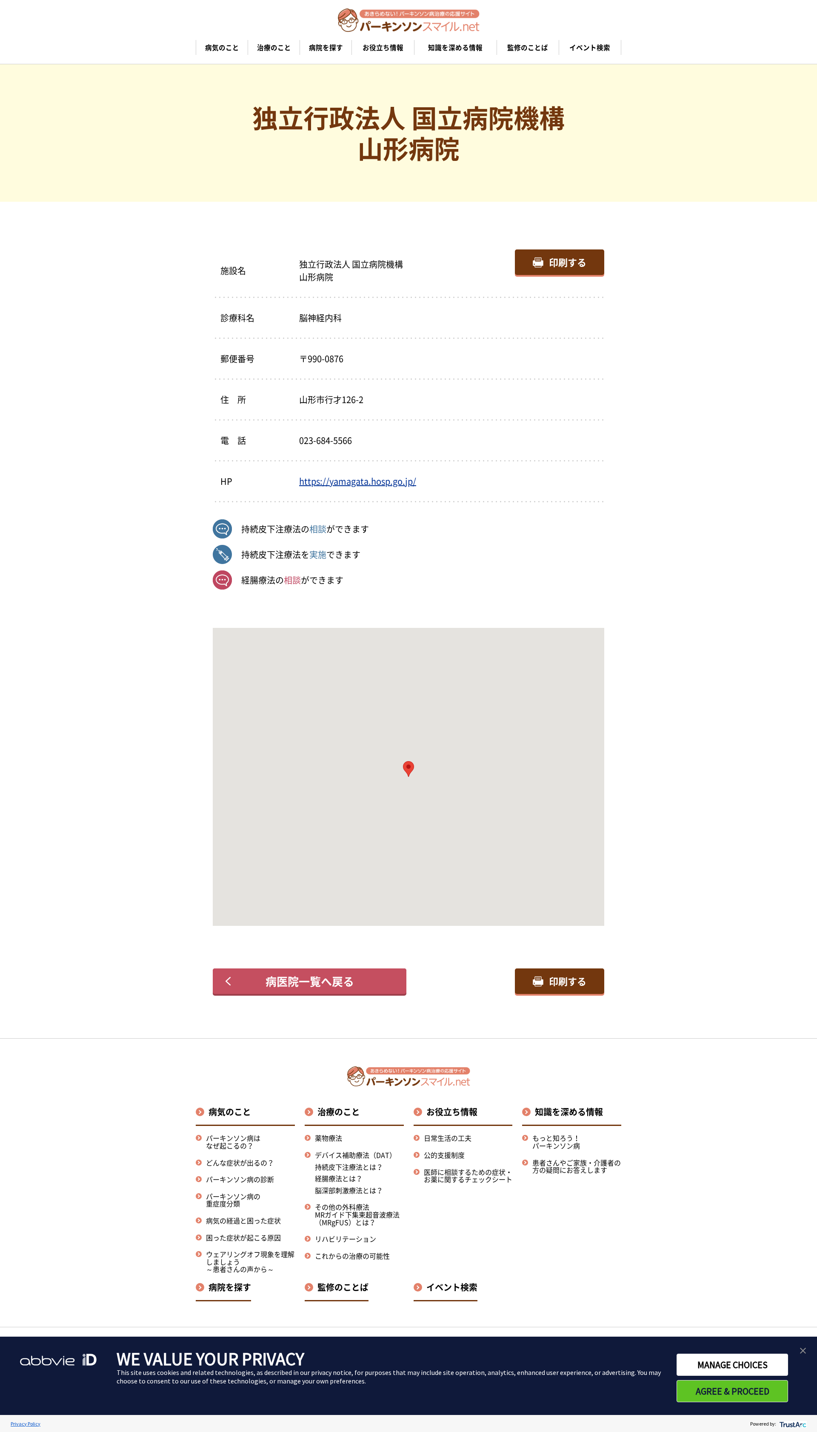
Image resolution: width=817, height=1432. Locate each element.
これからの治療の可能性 (352, 1256)
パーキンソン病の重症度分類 (233, 1200)
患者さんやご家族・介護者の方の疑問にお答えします (576, 1166)
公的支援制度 (444, 1155)
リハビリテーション (345, 1239)
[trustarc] (792, 1424)
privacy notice (331, 1372)
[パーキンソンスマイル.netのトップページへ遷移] (409, 20)
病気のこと (230, 1112)
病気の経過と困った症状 (243, 1220)
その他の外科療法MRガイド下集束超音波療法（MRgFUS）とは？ (357, 1214)
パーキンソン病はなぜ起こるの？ (233, 1142)
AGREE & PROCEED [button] (732, 1391)
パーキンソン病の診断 (240, 1179)
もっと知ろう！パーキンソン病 (556, 1142)
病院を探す (230, 1287)
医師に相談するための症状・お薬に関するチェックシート (468, 1176)
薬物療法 (328, 1138)
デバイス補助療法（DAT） (355, 1155)
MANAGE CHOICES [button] (732, 1365)
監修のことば (343, 1287)
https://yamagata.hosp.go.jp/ (357, 481)
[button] (408, 769)
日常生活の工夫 (447, 1138)
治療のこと (338, 1112)
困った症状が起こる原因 (243, 1237)
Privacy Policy (25, 1424)
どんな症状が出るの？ (240, 1162)
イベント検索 (451, 1287)
